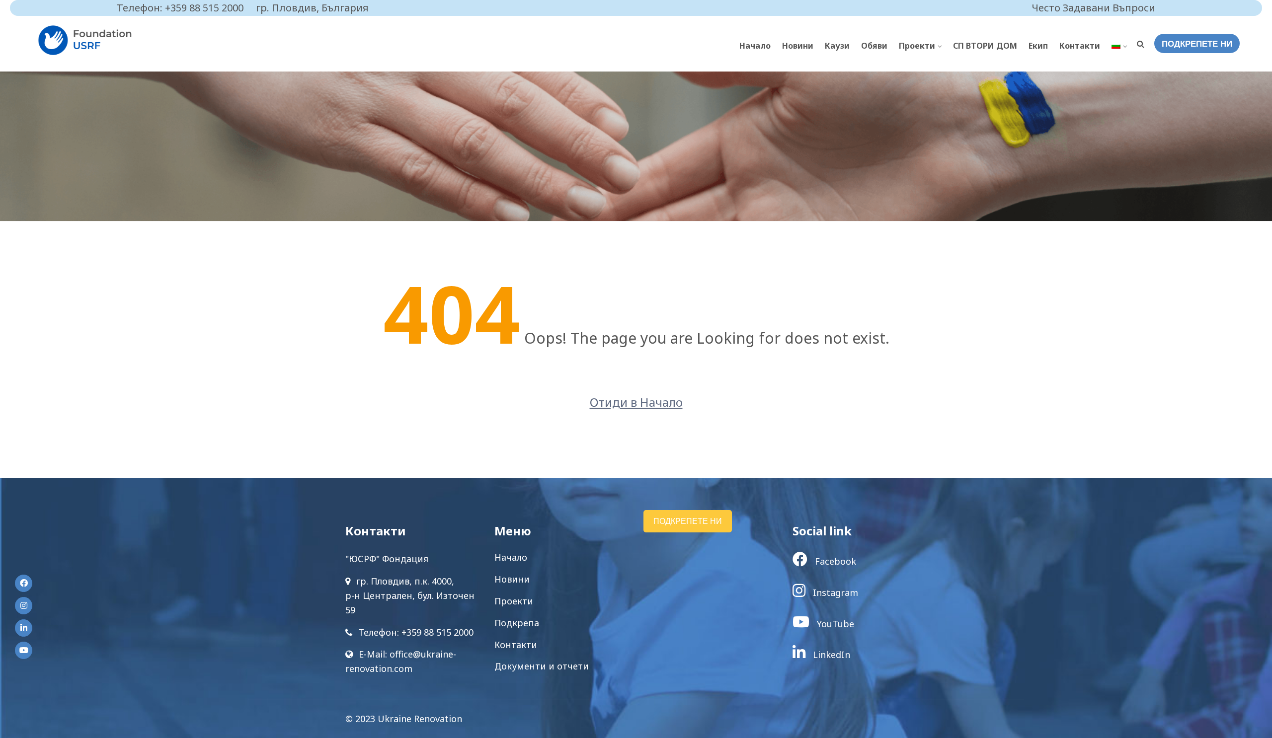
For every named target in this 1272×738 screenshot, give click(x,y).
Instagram (834, 592)
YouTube (834, 624)
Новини (797, 45)
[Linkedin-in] (23, 628)
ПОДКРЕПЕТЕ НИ (1197, 44)
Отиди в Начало (636, 402)
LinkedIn (830, 655)
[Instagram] (23, 605)
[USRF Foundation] (106, 40)
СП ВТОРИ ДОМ (985, 45)
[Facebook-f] (23, 583)
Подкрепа (516, 623)
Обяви (874, 45)
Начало (755, 45)
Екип (1038, 45)
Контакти (1079, 45)
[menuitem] (1119, 46)
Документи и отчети (541, 666)
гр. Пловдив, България (312, 7)
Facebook (834, 561)
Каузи (837, 45)
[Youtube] (23, 650)
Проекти (917, 45)
